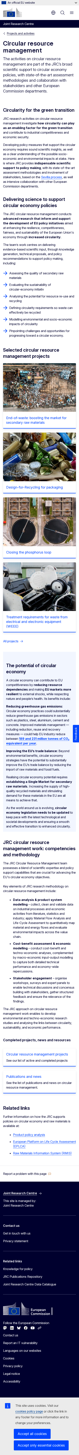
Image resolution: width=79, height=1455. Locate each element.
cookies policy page (29, 1411)
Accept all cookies (32, 1434)
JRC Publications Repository (22, 1277)
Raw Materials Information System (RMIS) (42, 1153)
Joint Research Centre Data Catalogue (29, 1284)
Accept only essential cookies (41, 1445)
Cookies (8, 1358)
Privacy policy (13, 1366)
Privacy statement (15, 1241)
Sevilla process (51, 177)
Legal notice (11, 1374)
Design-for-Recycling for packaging (34, 487)
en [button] (53, 12)
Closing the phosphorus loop (28, 552)
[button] (27, 1173)
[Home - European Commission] (12, 12)
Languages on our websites (22, 1351)
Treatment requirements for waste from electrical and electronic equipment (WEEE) (37, 621)
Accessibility (11, 1381)
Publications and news (23, 1077)
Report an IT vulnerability (20, 1343)
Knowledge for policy (18, 1269)
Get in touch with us (16, 1233)
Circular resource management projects (37, 1054)
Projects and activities (21, 33)
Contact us (10, 1335)
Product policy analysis (29, 1135)
